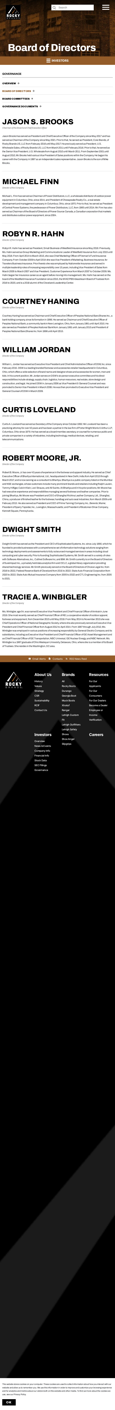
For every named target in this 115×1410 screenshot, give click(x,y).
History (38, 681)
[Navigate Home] (13, 12)
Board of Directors (16, 91)
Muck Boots (68, 700)
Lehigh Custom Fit (70, 717)
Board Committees (15, 98)
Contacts (57, 658)
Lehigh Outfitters (71, 724)
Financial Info (41, 755)
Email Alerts (39, 658)
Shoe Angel (68, 739)
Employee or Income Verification (96, 715)
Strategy (39, 690)
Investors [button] (59, 60)
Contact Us (40, 710)
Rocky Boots (69, 686)
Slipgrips (66, 743)
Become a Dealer (98, 705)
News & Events (42, 745)
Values (38, 686)
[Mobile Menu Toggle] (105, 7)
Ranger (66, 710)
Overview (9, 83)
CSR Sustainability (41, 698)
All (63, 681)
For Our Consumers (95, 693)
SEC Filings (40, 765)
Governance (41, 769)
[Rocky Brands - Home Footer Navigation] (14, 680)
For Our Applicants (95, 684)
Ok (9, 1402)
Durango (67, 690)
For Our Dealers (97, 700)
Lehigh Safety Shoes (69, 732)
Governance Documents (20, 106)
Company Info (42, 750)
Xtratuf (66, 705)
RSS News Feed (78, 658)
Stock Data (40, 760)
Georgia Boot (69, 695)
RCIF (37, 705)
